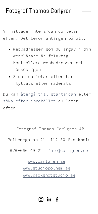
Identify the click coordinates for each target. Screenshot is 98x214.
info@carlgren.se (68, 150)
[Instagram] (40, 199)
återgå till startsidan (48, 94)
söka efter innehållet (29, 100)
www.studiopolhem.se (46, 167)
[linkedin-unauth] (49, 199)
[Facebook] (57, 199)
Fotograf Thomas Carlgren (39, 10)
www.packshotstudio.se (49, 175)
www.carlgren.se (46, 161)
